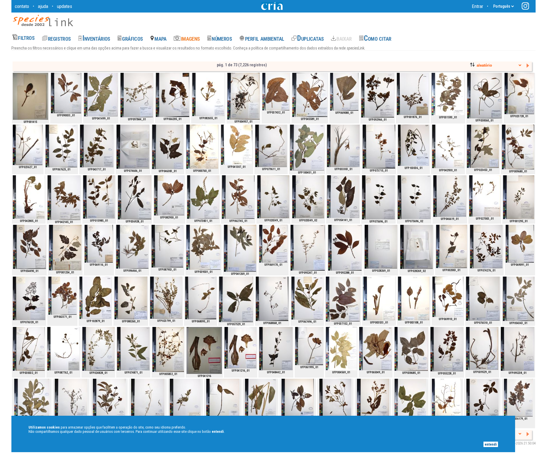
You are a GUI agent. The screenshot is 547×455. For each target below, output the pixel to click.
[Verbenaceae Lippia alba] (96, 146)
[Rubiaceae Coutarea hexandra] (451, 246)
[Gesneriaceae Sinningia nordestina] (200, 298)
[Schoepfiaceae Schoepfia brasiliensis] (61, 146)
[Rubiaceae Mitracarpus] (71, 400)
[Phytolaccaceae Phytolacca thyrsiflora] (203, 197)
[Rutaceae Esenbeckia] (307, 147)
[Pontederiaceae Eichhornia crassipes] (208, 94)
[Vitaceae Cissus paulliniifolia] (29, 298)
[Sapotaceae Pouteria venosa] (169, 195)
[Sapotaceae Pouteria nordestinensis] (344, 92)
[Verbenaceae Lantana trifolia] (276, 348)
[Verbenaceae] (378, 197)
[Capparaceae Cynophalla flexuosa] (27, 145)
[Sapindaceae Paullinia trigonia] (518, 398)
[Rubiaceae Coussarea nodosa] (410, 400)
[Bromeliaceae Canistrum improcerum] (204, 350)
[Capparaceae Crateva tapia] (519, 93)
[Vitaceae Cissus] (483, 299)
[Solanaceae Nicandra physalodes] (131, 298)
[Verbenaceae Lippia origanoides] (449, 196)
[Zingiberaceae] (260, 400)
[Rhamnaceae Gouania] (448, 94)
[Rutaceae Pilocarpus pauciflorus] (309, 95)
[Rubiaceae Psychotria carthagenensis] (345, 248)
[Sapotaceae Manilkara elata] (520, 244)
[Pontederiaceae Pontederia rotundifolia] (29, 197)
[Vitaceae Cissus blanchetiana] (486, 246)
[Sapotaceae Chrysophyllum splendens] (275, 91)
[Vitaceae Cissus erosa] (482, 400)
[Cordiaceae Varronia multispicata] (446, 399)
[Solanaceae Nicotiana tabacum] (373, 400)
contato (22, 6)
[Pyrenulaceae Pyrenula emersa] (381, 247)
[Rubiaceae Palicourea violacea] (240, 248)
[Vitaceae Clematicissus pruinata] (446, 349)
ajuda (43, 6)
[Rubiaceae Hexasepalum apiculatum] (308, 248)
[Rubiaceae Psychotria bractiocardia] (307, 298)
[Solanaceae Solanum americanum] (273, 196)
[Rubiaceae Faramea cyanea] (134, 197)
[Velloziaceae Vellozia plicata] (343, 146)
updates (64, 6)
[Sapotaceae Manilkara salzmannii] (309, 346)
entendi (491, 444)
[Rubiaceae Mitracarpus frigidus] (147, 400)
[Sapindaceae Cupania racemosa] (518, 299)
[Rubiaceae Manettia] (243, 96)
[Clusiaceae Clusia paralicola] (30, 96)
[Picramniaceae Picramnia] (411, 349)
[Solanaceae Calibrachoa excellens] (166, 298)
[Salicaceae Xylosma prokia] (132, 247)
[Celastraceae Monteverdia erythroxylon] (202, 147)
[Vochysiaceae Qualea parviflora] (335, 400)
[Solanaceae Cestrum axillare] (133, 348)
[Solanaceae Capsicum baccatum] (518, 197)
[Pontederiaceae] (63, 348)
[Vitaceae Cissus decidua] (517, 349)
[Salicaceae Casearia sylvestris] (64, 197)
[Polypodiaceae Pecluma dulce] (343, 299)
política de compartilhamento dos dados (283, 48)
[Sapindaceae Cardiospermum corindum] (379, 146)
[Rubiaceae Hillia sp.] (222, 402)
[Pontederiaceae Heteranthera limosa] (448, 146)
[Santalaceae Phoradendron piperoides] (29, 349)
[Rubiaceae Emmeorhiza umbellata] (272, 299)
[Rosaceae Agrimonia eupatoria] (412, 94)
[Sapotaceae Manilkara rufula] (62, 296)
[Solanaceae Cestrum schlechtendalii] (101, 94)
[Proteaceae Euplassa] (377, 95)
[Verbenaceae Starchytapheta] (413, 145)
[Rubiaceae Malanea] (297, 400)
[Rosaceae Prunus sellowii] (29, 247)
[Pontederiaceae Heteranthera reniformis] (484, 196)
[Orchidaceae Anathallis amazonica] (133, 147)
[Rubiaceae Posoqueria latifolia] (484, 95)
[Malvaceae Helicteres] (109, 401)
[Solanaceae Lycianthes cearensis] (271, 146)
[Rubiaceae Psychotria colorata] (236, 299)
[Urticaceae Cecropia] (375, 348)
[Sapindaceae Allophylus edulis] (518, 147)
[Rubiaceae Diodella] (137, 95)
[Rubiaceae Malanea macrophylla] (172, 95)
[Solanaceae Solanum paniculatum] (167, 147)
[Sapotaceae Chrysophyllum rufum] (99, 244)
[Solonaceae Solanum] (95, 298)
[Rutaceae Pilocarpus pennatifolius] (31, 402)
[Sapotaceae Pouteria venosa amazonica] (66, 93)
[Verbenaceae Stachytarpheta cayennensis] (482, 348)
